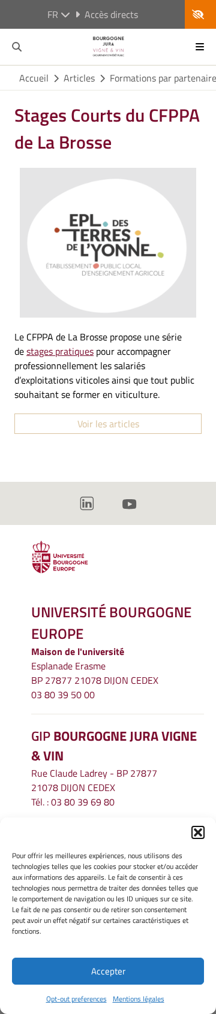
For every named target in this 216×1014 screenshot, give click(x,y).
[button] (198, 832)
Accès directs (111, 14)
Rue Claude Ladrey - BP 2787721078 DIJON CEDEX (94, 780)
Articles (79, 78)
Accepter (108, 971)
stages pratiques (60, 351)
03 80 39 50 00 (63, 694)
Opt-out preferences (76, 998)
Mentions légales (138, 998)
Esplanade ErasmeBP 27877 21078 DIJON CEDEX (94, 673)
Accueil (34, 78)
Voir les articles (108, 424)
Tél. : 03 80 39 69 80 (73, 802)
